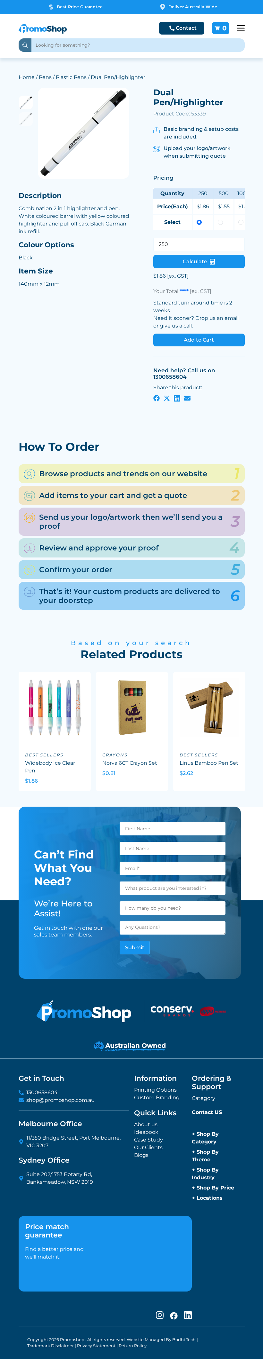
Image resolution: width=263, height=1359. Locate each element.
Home (27, 77)
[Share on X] (167, 398)
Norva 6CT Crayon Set (129, 763)
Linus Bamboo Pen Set (209, 763)
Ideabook (146, 1132)
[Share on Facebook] (156, 398)
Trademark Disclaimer (50, 1345)
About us (145, 1124)
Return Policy (133, 1345)
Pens (45, 77)
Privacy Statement (96, 1345)
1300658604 (42, 1092)
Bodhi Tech (184, 1339)
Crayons (115, 755)
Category (203, 1098)
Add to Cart (199, 340)
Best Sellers (44, 755)
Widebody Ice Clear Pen (50, 767)
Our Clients (148, 1147)
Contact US (207, 1112)
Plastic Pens (71, 77)
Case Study (148, 1140)
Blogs (141, 1155)
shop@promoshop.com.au (60, 1100)
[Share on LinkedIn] (177, 398)
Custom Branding (157, 1097)
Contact (186, 28)
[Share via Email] (187, 398)
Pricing (163, 178)
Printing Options (155, 1090)
